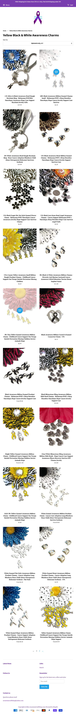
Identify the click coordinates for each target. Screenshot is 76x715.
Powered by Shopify (52, 707)
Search (41, 667)
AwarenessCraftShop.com (37, 707)
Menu (7, 5)
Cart (71, 5)
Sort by (5, 40)
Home (4, 31)
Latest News (7, 664)
